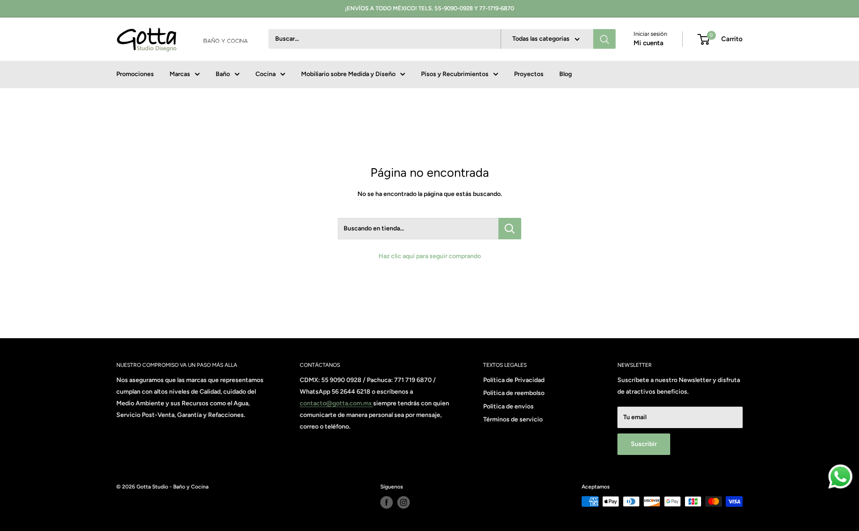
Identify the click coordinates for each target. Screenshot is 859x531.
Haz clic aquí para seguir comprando (429, 256)
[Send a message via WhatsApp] (840, 477)
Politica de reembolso (513, 393)
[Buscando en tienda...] (509, 228)
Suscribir (644, 444)
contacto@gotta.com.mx (336, 403)
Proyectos (529, 74)
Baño (223, 74)
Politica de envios (508, 406)
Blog (565, 74)
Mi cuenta (648, 43)
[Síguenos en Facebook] (386, 502)
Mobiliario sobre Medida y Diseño (348, 74)
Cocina (265, 74)
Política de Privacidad (513, 380)
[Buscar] (604, 39)
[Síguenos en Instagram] (403, 502)
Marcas (180, 74)
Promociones (135, 74)
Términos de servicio (513, 419)
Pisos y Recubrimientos (455, 74)
